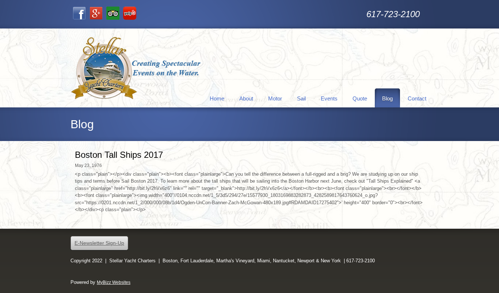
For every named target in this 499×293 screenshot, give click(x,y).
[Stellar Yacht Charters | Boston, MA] (136, 68)
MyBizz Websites (113, 282)
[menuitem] (217, 97)
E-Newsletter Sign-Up (99, 243)
